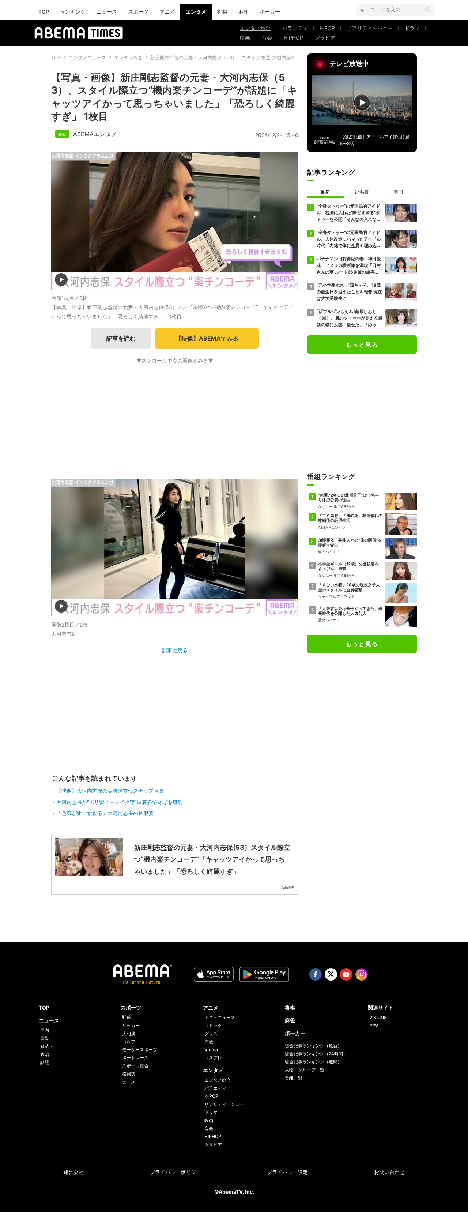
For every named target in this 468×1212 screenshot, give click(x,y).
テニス (128, 1082)
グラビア (325, 37)
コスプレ (213, 1057)
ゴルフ (128, 1041)
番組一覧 (293, 1078)
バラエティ (295, 28)
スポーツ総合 (135, 1065)
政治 (44, 1054)
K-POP (327, 28)
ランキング (73, 11)
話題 (44, 1062)
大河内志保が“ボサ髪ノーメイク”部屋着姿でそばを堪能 (119, 802)
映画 (245, 37)
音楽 (267, 37)
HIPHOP (293, 37)
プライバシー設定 (287, 1172)
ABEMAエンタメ (95, 134)
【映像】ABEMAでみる (207, 338)
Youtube (346, 974)
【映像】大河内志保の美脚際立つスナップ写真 (110, 791)
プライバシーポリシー (175, 1172)
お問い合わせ (389, 1172)
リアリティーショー (370, 28)
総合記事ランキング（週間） (313, 1061)
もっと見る (362, 344)
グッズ (211, 1033)
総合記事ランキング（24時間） (316, 1053)
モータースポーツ (139, 1049)
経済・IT (48, 1046)
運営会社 (73, 1172)
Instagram (361, 974)
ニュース (107, 11)
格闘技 (128, 1074)
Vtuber (211, 1049)
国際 (44, 1038)
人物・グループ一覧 (304, 1069)
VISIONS (378, 1017)
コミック (213, 1025)
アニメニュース (219, 1017)
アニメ (167, 11)
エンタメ (196, 11)
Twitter (331, 974)
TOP (43, 11)
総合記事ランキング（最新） (313, 1045)
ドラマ (412, 28)
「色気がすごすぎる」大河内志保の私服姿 (105, 813)
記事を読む (121, 338)
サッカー (131, 1025)
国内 (44, 1030)
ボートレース (135, 1057)
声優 (208, 1041)
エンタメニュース (87, 57)
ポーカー (270, 11)
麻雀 (243, 11)
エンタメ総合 (255, 28)
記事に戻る (175, 650)
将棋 (222, 11)
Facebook (315, 974)
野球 (126, 1017)
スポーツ (138, 11)
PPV (373, 1025)
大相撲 (128, 1033)
